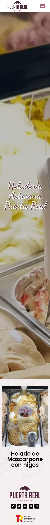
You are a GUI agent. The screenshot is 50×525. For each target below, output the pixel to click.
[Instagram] (36, 506)
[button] (42, 6)
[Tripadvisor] (25, 506)
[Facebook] (13, 506)
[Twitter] (19, 506)
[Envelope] (31, 506)
